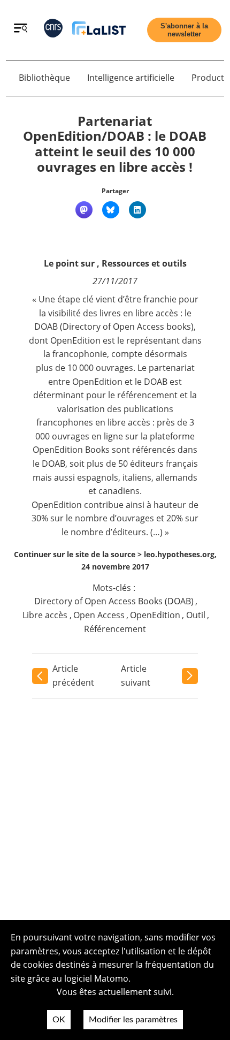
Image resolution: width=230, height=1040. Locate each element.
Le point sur (69, 263)
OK (58, 1019)
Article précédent (73, 675)
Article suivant (135, 675)
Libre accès (44, 615)
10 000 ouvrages (100, 368)
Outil (195, 615)
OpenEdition (155, 615)
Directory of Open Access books (127, 326)
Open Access (99, 615)
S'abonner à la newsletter (184, 30)
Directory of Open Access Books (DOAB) (114, 601)
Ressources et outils (144, 263)
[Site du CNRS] (53, 30)
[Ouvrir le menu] (21, 29)
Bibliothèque (44, 77)
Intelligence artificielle (130, 77)
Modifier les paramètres (133, 1019)
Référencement (115, 629)
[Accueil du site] (99, 30)
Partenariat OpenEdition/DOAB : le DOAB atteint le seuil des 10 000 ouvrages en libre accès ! (114, 144)
